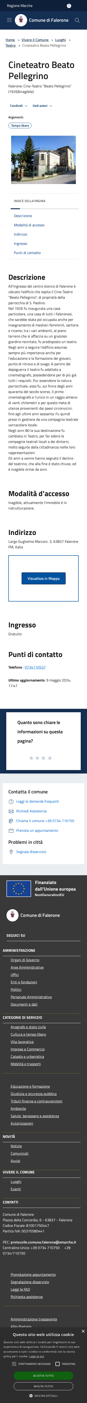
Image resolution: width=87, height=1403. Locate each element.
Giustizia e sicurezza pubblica (34, 1093)
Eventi (16, 1189)
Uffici (15, 974)
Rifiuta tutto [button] (43, 1386)
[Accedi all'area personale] (69, 5)
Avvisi (15, 1161)
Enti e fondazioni (24, 982)
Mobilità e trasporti (26, 1064)
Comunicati (20, 1153)
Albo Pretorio (21, 1326)
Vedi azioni (40, 105)
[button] (14, 1364)
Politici (16, 989)
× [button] (83, 1331)
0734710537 (35, 667)
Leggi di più (36, 1356)
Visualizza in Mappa (44, 578)
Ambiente (18, 1108)
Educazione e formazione (30, 1086)
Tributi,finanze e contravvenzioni (36, 1101)
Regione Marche (19, 5)
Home (10, 40)
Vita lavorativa (22, 1041)
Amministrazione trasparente (34, 1319)
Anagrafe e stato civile (28, 1027)
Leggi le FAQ (20, 1289)
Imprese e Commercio (28, 1049)
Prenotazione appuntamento (33, 1274)
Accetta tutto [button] (43, 1375)
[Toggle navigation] (9, 20)
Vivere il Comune (35, 40)
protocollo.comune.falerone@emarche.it (43, 1242)
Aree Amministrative (27, 967)
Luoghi (60, 40)
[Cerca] (77, 20)
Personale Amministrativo (31, 997)
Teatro (11, 45)
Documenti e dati (24, 1004)
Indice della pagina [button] (29, 200)
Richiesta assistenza (27, 1296)
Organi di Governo (25, 960)
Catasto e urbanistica (27, 1056)
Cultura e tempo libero (28, 1034)
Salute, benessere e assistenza (35, 1116)
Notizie (16, 1146)
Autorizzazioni (22, 1123)
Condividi (16, 105)
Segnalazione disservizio (30, 1282)
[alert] (43, 1365)
